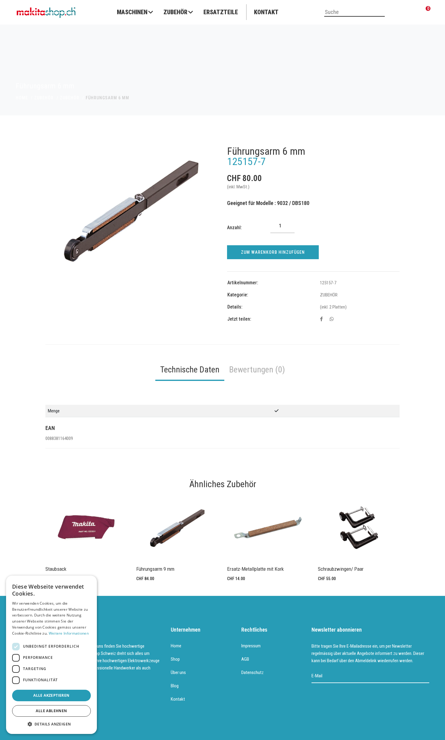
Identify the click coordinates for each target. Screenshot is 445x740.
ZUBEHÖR (44, 97)
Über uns (178, 672)
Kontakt (266, 12)
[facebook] (321, 319)
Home (176, 646)
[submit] (425, 676)
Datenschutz (252, 672)
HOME (22, 97)
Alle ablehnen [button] (51, 710)
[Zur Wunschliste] (411, 13)
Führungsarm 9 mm (155, 569)
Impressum (251, 646)
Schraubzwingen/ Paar (341, 569)
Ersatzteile (220, 12)
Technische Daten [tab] (189, 370)
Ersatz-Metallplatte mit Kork (255, 569)
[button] (51, 724)
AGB (245, 659)
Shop (175, 659)
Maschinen (132, 12)
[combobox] (354, 12)
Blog (175, 686)
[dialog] (51, 655)
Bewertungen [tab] (257, 370)
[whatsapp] (332, 319)
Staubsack (55, 569)
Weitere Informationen (69, 633)
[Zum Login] (397, 13)
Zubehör (175, 12)
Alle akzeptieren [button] (51, 695)
